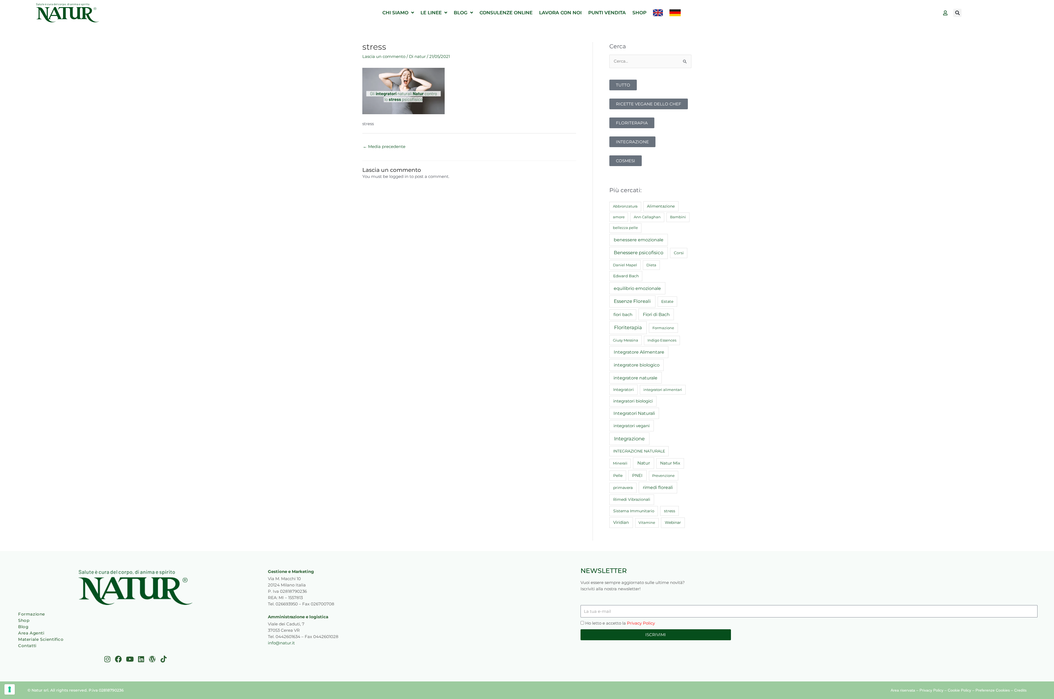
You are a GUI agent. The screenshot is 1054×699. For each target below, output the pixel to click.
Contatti (27, 645)
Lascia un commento (383, 56)
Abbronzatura (625, 206)
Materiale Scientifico (41, 639)
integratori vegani (631, 425)
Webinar (673, 522)
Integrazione (629, 438)
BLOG (460, 12)
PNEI (637, 475)
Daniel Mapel (625, 265)
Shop (23, 620)
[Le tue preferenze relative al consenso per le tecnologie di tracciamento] (9, 689)
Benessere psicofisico (638, 252)
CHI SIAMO (395, 12)
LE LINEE (431, 12)
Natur (643, 463)
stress (669, 511)
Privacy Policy (641, 623)
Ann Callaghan (647, 217)
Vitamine (646, 522)
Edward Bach (626, 275)
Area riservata (903, 690)
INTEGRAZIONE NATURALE (639, 451)
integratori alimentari (662, 389)
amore (619, 217)
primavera (623, 487)
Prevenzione (663, 475)
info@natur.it (281, 642)
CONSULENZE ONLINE (506, 12)
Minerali (620, 463)
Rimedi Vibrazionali (631, 499)
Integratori (623, 389)
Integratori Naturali (634, 413)
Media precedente (384, 146)
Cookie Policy (959, 690)
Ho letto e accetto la (620, 623)
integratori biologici (633, 401)
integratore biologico (637, 365)
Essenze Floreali (632, 301)
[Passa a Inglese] (658, 13)
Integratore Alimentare (639, 352)
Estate (667, 301)
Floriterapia (628, 328)
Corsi (679, 253)
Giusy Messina (625, 340)
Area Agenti (31, 633)
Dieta (651, 265)
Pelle (618, 475)
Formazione (663, 328)
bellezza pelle (625, 227)
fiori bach (622, 314)
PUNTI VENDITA (607, 12)
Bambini (678, 217)
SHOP (639, 12)
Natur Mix (670, 463)
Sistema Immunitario (633, 510)
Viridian (621, 522)
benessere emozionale (638, 239)
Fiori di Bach (656, 314)
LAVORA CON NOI (560, 12)
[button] (957, 13)
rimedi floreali (658, 487)
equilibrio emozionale (637, 288)
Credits (1020, 690)
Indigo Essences (661, 340)
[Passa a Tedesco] (675, 13)
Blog (23, 626)
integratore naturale (635, 378)
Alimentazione (661, 206)
